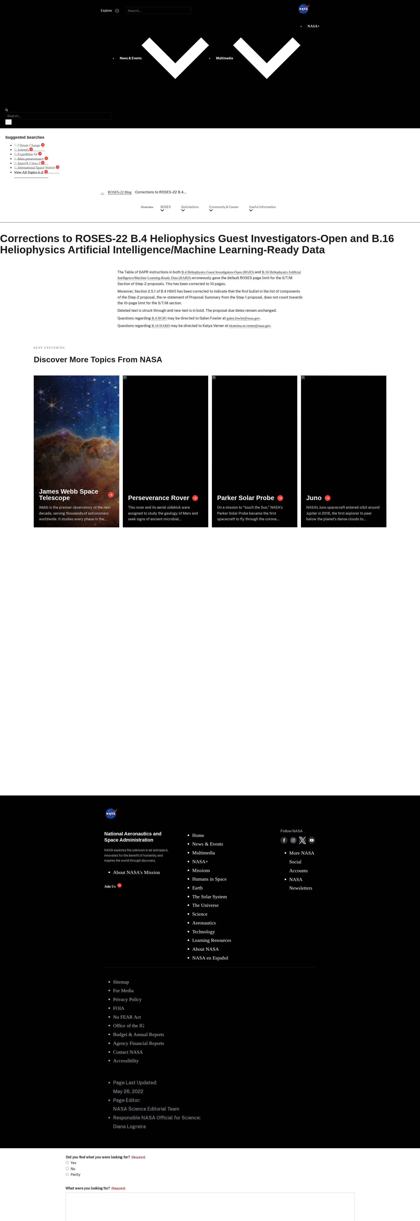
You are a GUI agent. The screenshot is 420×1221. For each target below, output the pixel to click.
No (73, 1169)
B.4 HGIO (159, 318)
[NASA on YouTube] (311, 840)
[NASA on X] (302, 840)
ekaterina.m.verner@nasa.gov (250, 326)
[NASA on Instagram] (293, 840)
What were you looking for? (95, 1188)
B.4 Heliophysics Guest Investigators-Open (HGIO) (217, 272)
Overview (147, 207)
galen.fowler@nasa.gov (243, 318)
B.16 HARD (161, 326)
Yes (73, 1163)
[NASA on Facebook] (283, 840)
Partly (75, 1174)
